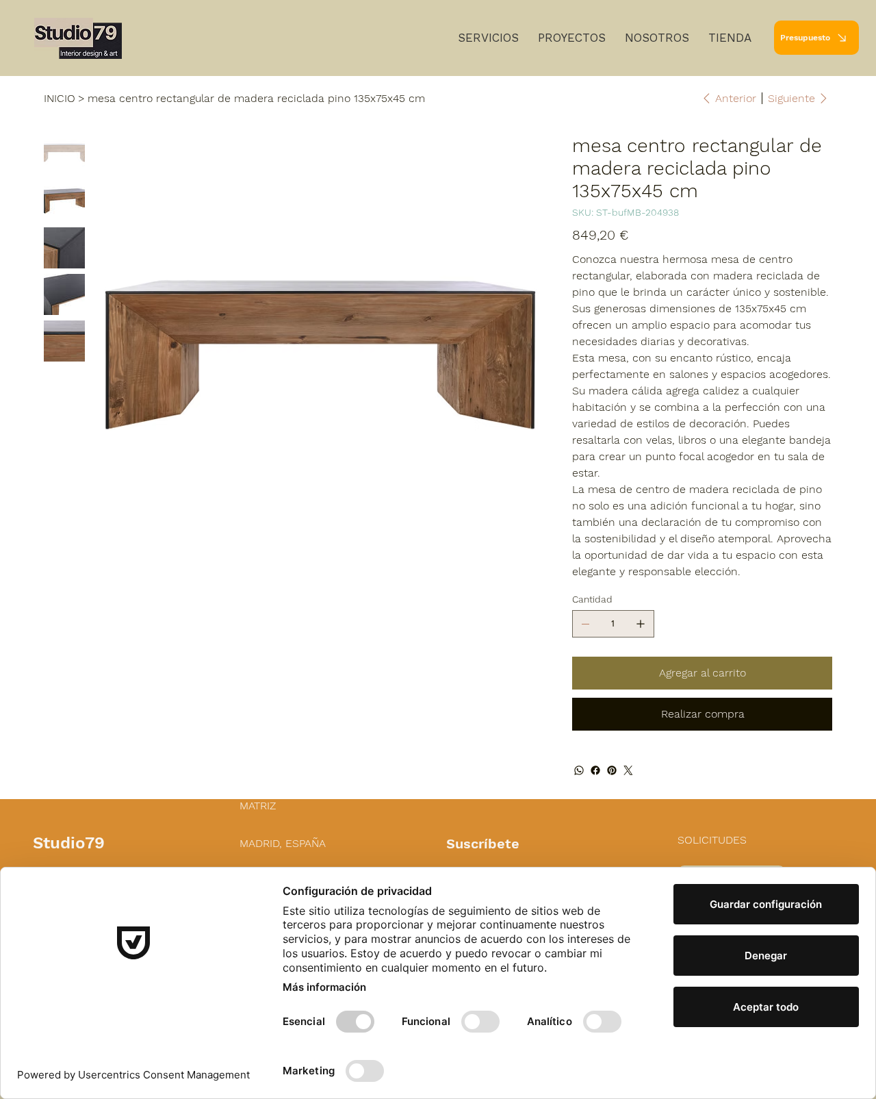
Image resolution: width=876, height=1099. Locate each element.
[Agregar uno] (640, 623)
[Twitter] (628, 770)
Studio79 (69, 842)
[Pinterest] (612, 770)
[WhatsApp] (579, 770)
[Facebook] (595, 770)
